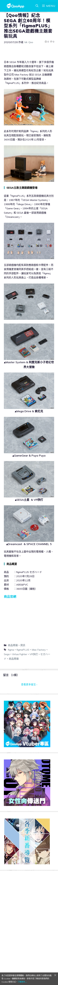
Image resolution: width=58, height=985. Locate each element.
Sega (7, 654)
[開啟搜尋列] (37, 6)
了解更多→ (22, 982)
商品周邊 (13, 645)
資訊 (22, 645)
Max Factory (39, 649)
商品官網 (10, 597)
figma (11, 649)
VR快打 (34, 654)
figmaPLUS (23, 649)
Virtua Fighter (19, 654)
